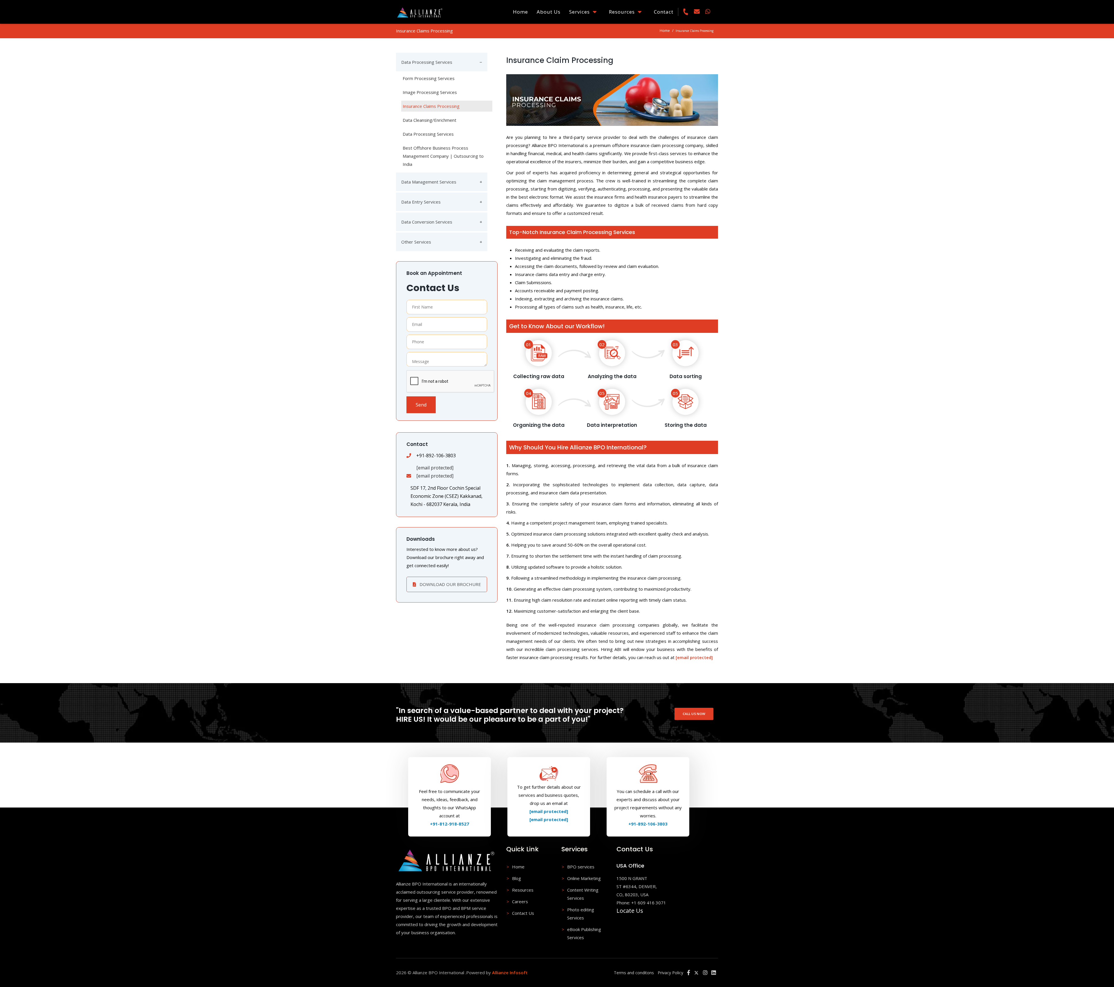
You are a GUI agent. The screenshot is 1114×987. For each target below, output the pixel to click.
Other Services (416, 242)
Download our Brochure (449, 584)
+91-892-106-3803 (648, 824)
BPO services (580, 867)
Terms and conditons (634, 972)
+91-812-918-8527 (449, 824)
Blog (516, 878)
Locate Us (629, 911)
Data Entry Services (421, 202)
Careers (520, 901)
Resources (623, 11)
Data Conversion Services (426, 222)
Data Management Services (428, 182)
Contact (663, 11)
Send (421, 405)
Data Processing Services (426, 62)
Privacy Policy (670, 972)
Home (520, 11)
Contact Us (523, 913)
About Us (548, 11)
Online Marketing (584, 878)
